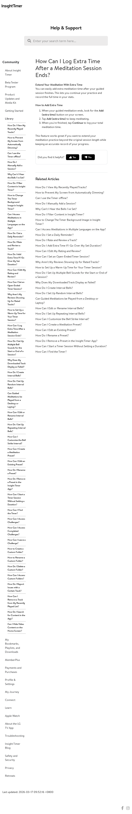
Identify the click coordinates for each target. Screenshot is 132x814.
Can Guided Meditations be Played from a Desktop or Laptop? (15, 400)
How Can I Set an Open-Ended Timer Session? (16, 285)
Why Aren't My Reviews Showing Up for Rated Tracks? (16, 299)
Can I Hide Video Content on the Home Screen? (16, 627)
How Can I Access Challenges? (16, 520)
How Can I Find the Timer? (15, 511)
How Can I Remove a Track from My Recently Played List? (16, 601)
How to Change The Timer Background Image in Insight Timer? (15, 202)
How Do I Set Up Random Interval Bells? (16, 384)
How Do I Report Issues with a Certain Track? (16, 587)
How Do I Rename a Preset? (16, 471)
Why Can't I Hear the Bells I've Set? (16, 176)
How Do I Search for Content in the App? (16, 615)
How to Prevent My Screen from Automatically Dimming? (15, 142)
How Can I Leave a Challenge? (17, 541)
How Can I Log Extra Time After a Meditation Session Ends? (16, 330)
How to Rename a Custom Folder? (16, 559)
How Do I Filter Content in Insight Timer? (16, 186)
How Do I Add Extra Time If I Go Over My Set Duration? (16, 259)
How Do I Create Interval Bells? (16, 374)
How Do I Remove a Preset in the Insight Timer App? (16, 483)
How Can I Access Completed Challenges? (16, 531)
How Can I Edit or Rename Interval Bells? (16, 416)
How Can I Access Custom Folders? (16, 577)
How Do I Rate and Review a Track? (15, 245)
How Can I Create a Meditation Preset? (16, 452)
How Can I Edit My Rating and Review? (17, 273)
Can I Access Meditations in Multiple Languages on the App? (16, 221)
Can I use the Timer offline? (14, 155)
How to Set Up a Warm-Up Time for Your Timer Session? (16, 315)
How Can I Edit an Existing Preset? (16, 462)
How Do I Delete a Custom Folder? (16, 568)
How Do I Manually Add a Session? (15, 165)
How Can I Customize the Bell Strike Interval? (17, 440)
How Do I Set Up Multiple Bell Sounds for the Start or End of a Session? (16, 347)
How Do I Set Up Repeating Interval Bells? (16, 428)
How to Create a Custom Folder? (16, 550)
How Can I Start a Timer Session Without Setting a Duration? (16, 499)
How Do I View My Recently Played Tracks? (16, 129)
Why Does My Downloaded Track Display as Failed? (17, 363)
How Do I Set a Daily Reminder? (16, 235)
